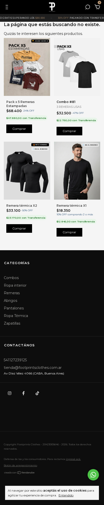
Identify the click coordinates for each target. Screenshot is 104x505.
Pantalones (14, 308)
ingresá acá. (73, 459)
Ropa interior (15, 285)
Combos (11, 278)
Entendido (66, 495)
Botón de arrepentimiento (20, 465)
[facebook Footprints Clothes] (23, 393)
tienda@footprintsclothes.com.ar (33, 367)
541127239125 (15, 360)
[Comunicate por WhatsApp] (93, 474)
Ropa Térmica (16, 315)
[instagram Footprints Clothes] (10, 393)
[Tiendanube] (19, 473)
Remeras (12, 293)
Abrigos (10, 300)
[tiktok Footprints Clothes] (37, 393)
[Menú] (8, 8)
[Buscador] (87, 8)
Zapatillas (12, 323)
